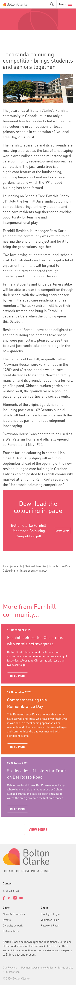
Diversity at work (13, 925)
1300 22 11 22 (11, 890)
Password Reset (50, 925)
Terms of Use (65, 967)
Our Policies (10, 967)
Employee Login (50, 914)
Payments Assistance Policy (37, 967)
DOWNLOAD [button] (62, 530)
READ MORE (18, 676)
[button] (52, 4)
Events (7, 920)
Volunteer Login (50, 920)
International (12, 971)
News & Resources (14, 914)
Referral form (11, 931)
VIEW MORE (38, 829)
